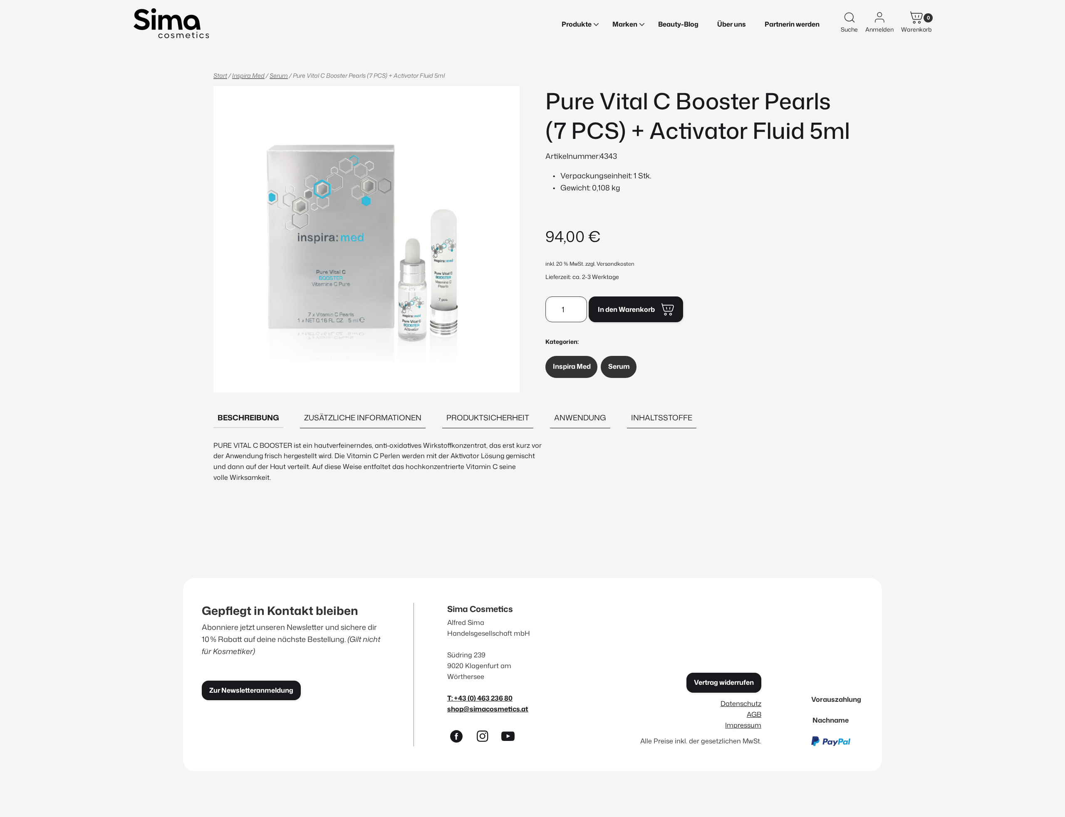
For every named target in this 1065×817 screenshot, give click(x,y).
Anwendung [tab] (580, 417)
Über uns (731, 24)
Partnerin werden (792, 24)
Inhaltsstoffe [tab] (661, 417)
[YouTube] (512, 738)
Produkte (577, 24)
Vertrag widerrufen (724, 682)
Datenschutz (741, 703)
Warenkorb (916, 29)
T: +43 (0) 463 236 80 (480, 698)
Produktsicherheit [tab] (487, 417)
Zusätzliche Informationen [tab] (362, 417)
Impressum (743, 725)
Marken (624, 24)
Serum (279, 75)
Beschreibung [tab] (248, 417)
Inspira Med (248, 75)
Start (220, 75)
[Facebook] (460, 738)
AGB (754, 714)
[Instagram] (486, 738)
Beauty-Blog (678, 24)
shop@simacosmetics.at (487, 708)
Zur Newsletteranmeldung (251, 690)
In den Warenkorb (626, 309)
